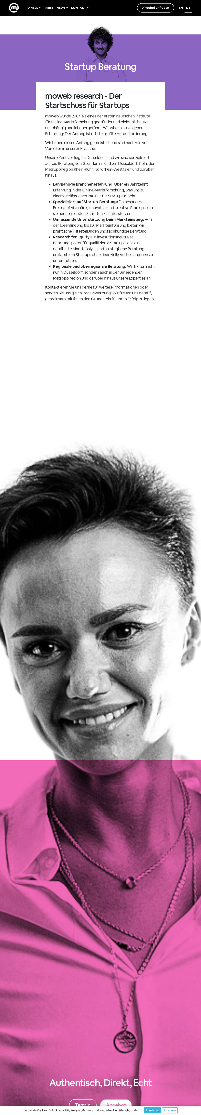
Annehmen (153, 1110)
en (181, 8)
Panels (32, 8)
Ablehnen (170, 1110)
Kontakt (78, 8)
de (188, 8)
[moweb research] (14, 8)
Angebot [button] (116, 1105)
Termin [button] (82, 1105)
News (61, 8)
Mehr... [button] (137, 1110)
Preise (48, 8)
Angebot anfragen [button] (155, 8)
